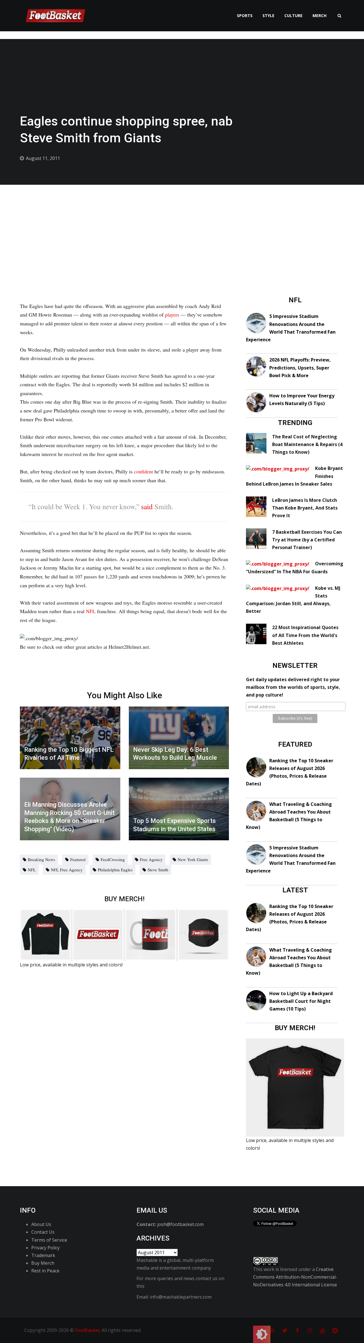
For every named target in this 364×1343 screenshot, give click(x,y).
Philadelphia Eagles (115, 869)
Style (268, 15)
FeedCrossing (113, 859)
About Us (41, 1224)
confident (143, 471)
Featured (78, 859)
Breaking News (41, 859)
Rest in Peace (45, 1271)
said (147, 506)
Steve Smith (158, 869)
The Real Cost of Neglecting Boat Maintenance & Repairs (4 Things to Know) (307, 444)
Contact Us (43, 1232)
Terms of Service (49, 1240)
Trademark (43, 1255)
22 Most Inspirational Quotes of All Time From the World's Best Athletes (305, 635)
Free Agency (151, 859)
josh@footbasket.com (180, 1224)
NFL (91, 611)
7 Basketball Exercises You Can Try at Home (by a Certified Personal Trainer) (307, 540)
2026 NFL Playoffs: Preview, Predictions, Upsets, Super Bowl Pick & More (300, 367)
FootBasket (87, 1330)
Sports (245, 15)
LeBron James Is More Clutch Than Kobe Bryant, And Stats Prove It (305, 508)
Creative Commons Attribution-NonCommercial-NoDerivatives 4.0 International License (295, 1277)
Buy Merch (42, 1263)
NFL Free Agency (67, 869)
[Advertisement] (182, 227)
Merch (319, 15)
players (172, 314)
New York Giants (193, 859)
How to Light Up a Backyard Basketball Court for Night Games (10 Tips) (301, 1001)
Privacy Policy (45, 1248)
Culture (293, 15)
